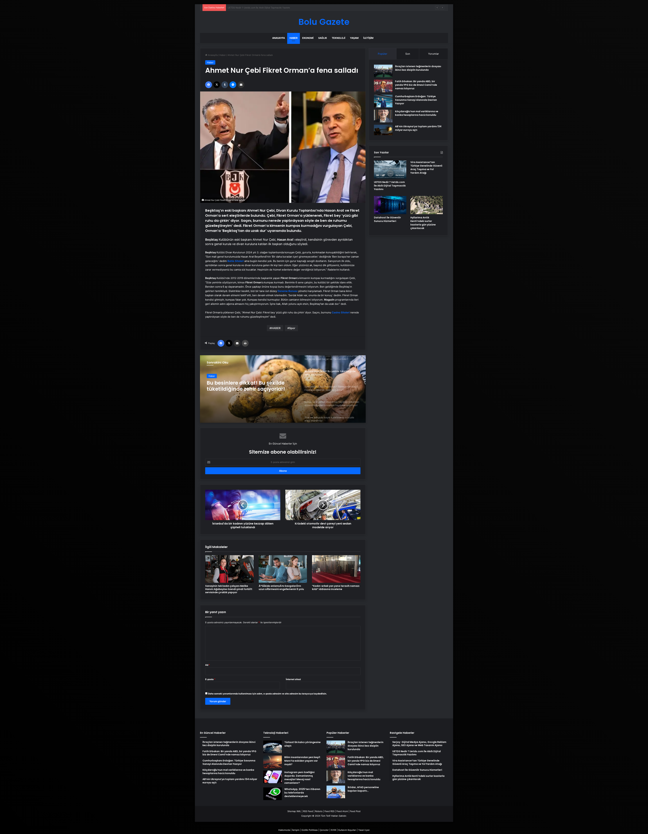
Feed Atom (342, 811)
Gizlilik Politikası (309, 830)
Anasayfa (278, 37)
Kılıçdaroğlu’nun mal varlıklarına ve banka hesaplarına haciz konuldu (416, 113)
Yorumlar (433, 53)
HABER (276, 328)
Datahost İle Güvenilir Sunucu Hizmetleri (387, 219)
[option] (283, 389)
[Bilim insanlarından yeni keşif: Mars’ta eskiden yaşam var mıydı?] (272, 762)
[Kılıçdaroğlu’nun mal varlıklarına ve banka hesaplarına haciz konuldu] (383, 116)
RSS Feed (308, 811)
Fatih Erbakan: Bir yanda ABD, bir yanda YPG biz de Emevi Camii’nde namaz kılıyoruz (416, 85)
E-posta (210, 679)
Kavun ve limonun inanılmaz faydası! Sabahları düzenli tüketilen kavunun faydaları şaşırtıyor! (252, 386)
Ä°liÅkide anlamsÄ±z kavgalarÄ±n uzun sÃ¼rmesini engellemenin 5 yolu (281, 587)
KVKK (333, 830)
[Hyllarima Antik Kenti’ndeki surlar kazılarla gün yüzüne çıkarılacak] (426, 205)
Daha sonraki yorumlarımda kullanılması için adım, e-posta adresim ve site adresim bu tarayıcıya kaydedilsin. (267, 693)
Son (407, 53)
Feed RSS (329, 811)
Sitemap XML (294, 811)
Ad (207, 665)
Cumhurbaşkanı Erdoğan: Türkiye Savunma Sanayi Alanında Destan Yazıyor (416, 100)
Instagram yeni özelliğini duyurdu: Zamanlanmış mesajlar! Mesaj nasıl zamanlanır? (299, 778)
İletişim (368, 37)
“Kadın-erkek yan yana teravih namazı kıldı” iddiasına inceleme (335, 587)
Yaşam (354, 37)
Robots (318, 811)
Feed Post (355, 811)
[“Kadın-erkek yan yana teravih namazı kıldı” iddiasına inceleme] (336, 569)
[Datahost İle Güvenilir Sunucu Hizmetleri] (390, 205)
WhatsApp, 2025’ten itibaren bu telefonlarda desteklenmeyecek (302, 792)
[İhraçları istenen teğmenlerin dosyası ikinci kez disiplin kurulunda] (383, 71)
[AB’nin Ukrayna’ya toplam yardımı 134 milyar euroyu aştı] (383, 130)
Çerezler (324, 830)
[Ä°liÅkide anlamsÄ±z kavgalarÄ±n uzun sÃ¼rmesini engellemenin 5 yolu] (283, 569)
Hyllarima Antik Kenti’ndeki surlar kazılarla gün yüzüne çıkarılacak (423, 223)
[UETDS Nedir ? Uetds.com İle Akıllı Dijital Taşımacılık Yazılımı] (390, 169)
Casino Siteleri (341, 312)
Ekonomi (308, 37)
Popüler (382, 53)
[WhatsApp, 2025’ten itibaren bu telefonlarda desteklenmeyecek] (272, 793)
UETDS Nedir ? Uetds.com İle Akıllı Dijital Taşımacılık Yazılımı (390, 185)
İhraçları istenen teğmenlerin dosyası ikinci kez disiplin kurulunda (418, 68)
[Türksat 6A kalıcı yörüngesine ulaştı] (272, 747)
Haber (294, 37)
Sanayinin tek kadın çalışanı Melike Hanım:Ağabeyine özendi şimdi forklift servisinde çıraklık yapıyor (228, 589)
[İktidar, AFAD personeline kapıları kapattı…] (336, 792)
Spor (292, 328)
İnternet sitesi (293, 679)
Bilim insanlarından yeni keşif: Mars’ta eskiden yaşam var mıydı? (302, 761)
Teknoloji (338, 37)
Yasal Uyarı (364, 830)
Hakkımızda (284, 830)
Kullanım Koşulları (347, 830)
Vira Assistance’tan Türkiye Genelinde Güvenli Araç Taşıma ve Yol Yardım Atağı (269, 7)
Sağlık (322, 37)
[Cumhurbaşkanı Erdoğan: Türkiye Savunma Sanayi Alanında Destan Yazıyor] (383, 101)
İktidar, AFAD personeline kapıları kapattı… (363, 789)
